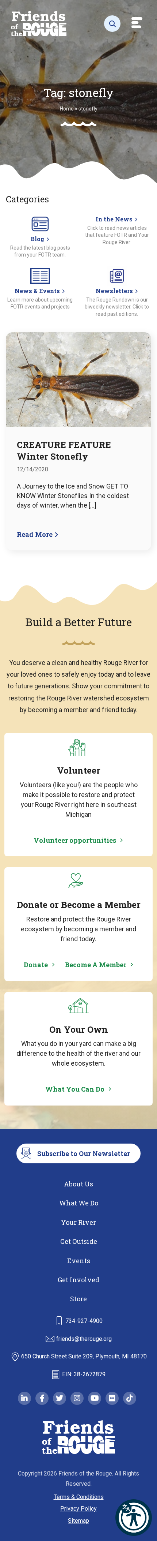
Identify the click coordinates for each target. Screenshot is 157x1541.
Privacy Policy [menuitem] (78, 1508)
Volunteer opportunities (75, 840)
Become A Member (95, 964)
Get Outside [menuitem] (78, 1241)
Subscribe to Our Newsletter (83, 1153)
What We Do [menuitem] (78, 1202)
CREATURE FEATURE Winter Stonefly (64, 450)
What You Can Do (74, 1089)
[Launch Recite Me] (133, 1517)
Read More (35, 534)
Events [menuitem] (78, 1260)
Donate (36, 964)
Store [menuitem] (78, 1298)
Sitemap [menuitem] (78, 1520)
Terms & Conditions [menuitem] (79, 1496)
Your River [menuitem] (78, 1222)
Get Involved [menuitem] (78, 1279)
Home (67, 109)
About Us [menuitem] (78, 1183)
